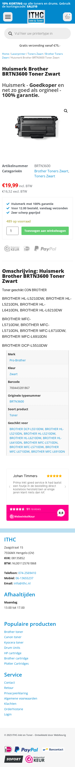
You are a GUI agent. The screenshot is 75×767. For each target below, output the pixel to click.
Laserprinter (18, 54)
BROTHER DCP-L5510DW (26, 429)
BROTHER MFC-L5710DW (27, 447)
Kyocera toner (14, 642)
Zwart (14, 374)
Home (5, 54)
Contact (9, 682)
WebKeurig (60, 735)
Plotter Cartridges (16, 663)
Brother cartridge (16, 658)
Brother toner (13, 632)
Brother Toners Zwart (51, 171)
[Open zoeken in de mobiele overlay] (37, 33)
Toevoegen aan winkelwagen (45, 231)
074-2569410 (27, 573)
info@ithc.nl (22, 583)
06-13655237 (24, 578)
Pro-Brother (18, 360)
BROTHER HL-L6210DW (25, 438)
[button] (7, 17)
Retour (9, 688)
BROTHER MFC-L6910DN (48, 451)
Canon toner (12, 637)
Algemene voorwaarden (20, 698)
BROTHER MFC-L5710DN (41, 442)
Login (8, 714)
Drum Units (12, 648)
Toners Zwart (35, 54)
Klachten (10, 704)
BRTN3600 (17, 401)
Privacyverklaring (16, 693)
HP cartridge (12, 653)
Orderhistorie (13, 709)
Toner (14, 415)
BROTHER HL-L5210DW (39, 434)
